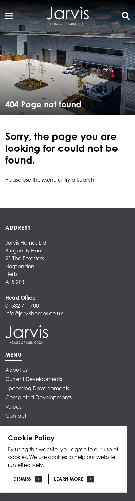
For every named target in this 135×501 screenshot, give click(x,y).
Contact (15, 415)
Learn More (68, 479)
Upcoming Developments (37, 388)
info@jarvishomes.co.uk (34, 313)
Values (13, 406)
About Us (16, 370)
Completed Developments (38, 397)
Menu (49, 179)
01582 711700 (22, 305)
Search (85, 179)
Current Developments (33, 379)
